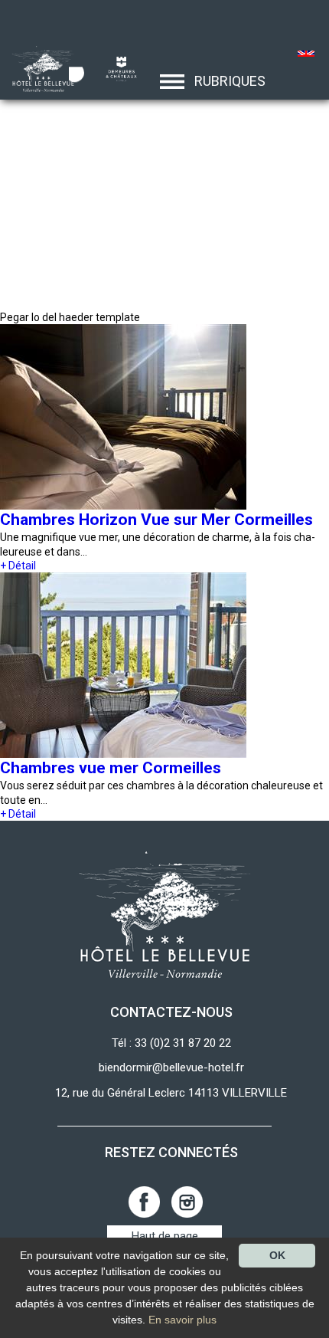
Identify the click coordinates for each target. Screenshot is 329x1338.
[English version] (306, 55)
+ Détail (18, 565)
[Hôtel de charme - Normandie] (38, 68)
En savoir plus (182, 1319)
